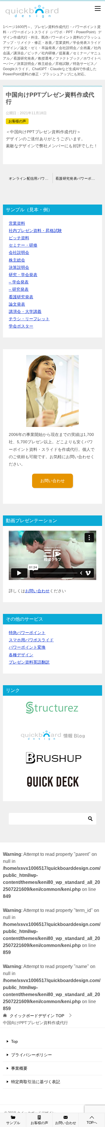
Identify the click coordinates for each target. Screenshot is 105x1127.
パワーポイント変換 (27, 647)
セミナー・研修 (23, 245)
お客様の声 (17, 121)
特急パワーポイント (27, 632)
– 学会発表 (19, 282)
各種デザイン (21, 654)
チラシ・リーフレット (29, 318)
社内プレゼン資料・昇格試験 (35, 230)
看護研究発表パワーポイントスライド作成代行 (78, 178)
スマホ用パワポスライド (31, 640)
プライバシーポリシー (31, 1054)
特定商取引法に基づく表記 (35, 1081)
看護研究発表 (21, 297)
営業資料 (17, 223)
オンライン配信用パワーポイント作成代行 (30, 178)
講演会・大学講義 (25, 311)
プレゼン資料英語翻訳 (29, 662)
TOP (37, 1015)
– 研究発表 (19, 289)
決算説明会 (19, 267)
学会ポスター (21, 326)
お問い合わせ (52, 480)
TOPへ (92, 1123)
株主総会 (17, 260)
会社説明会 (19, 252)
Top (14, 1041)
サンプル (13, 1123)
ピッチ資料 (19, 238)
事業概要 (19, 1068)
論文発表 (17, 304)
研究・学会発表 (23, 274)
